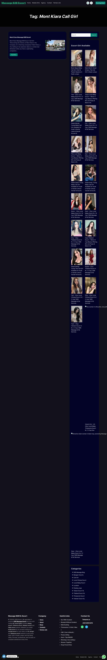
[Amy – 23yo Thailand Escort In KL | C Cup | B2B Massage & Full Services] (76, 228)
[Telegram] (4, 656)
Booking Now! (100, 3)
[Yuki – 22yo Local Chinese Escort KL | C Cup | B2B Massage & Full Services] (76, 285)
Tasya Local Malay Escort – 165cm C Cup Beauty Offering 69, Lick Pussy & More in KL (91, 98)
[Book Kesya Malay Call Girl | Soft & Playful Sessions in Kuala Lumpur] (76, 58)
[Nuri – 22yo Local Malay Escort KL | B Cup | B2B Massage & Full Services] (90, 144)
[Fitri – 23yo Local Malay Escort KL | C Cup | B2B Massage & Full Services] (90, 113)
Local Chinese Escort (80, 580)
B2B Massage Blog (79, 572)
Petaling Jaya (78, 588)
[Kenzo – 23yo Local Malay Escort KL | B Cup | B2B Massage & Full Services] (76, 201)
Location (76, 585)
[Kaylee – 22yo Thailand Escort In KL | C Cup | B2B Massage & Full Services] (90, 257)
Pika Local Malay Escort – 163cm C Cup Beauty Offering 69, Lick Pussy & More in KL (77, 158)
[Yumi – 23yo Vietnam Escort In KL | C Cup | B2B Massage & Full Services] (76, 314)
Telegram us (86, 619)
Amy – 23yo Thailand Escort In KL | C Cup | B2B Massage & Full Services (76, 242)
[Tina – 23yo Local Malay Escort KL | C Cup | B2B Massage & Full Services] (76, 85)
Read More (13, 54)
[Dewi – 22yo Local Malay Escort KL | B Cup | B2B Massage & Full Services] (90, 201)
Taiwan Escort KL (79, 591)
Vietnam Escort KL (79, 598)
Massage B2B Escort (14, 2)
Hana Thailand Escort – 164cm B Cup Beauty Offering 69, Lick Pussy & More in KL (91, 242)
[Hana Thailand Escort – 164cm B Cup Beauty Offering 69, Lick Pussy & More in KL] (90, 228)
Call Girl (76, 577)
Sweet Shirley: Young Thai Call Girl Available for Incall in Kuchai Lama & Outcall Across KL (77, 270)
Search (94, 35)
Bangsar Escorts (78, 575)
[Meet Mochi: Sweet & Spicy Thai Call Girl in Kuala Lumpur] (90, 58)
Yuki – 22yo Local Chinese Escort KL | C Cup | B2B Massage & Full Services (77, 299)
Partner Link (43, 630)
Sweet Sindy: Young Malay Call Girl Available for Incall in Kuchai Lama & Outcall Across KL (91, 186)
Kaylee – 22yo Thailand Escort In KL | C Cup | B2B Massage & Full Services (90, 270)
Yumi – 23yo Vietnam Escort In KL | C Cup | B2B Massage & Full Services (76, 328)
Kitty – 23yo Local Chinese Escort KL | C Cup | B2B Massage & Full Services (91, 299)
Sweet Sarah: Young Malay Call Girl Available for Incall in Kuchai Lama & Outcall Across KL (77, 186)
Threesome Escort (79, 596)
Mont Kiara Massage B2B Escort (20, 37)
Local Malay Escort (79, 583)
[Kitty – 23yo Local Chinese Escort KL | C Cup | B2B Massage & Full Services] (90, 285)
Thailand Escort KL (79, 593)
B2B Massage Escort (20, 621)
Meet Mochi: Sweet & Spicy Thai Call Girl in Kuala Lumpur (91, 70)
